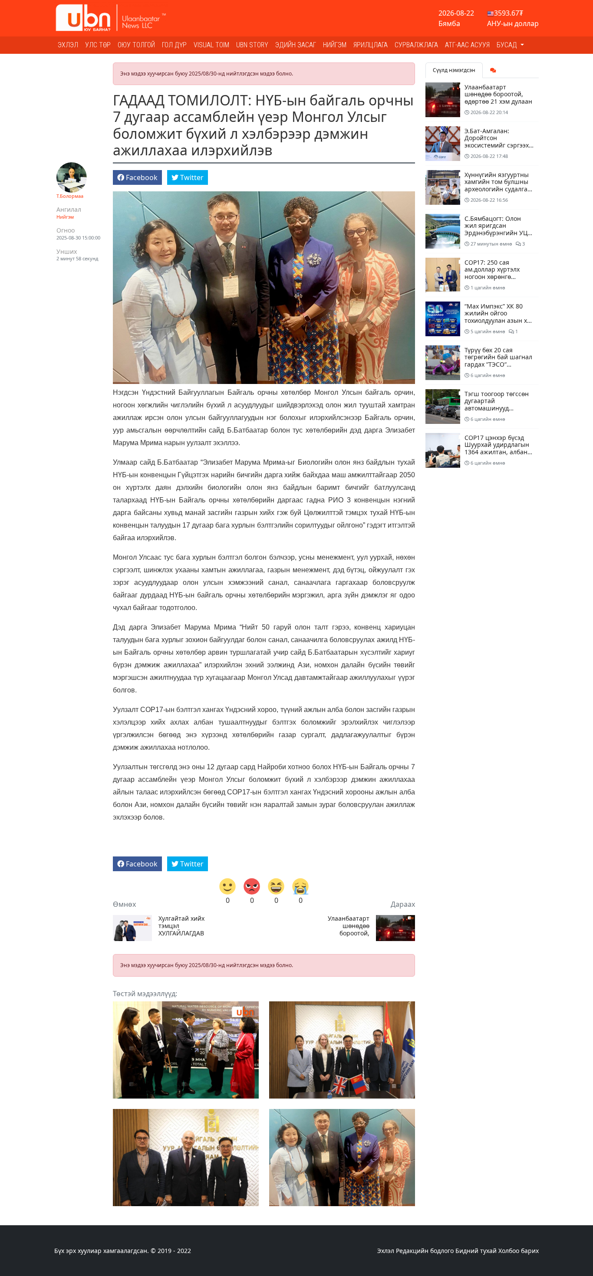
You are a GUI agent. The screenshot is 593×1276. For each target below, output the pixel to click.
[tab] (493, 70)
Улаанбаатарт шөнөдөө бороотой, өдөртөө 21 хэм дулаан (346, 926)
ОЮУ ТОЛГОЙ (136, 45)
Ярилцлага (370, 45)
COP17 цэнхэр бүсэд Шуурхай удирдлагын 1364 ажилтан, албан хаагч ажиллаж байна (497, 448)
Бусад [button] (508, 45)
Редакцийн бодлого (425, 1250)
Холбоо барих (518, 1250)
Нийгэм (334, 45)
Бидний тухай (476, 1250)
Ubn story (252, 45)
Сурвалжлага (416, 45)
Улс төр (98, 45)
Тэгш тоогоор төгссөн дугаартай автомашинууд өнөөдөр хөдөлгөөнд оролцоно (497, 408)
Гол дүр (174, 45)
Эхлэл (68, 45)
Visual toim (211, 45)
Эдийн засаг (295, 45)
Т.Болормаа (69, 196)
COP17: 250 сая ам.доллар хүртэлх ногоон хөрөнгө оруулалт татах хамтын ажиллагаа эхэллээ (499, 276)
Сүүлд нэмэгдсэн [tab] (454, 70)
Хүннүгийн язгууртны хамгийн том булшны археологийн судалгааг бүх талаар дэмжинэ (499, 185)
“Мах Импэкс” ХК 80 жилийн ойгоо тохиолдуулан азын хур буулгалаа (499, 317)
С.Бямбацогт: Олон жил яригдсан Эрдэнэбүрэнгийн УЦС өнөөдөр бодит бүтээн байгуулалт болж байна (499, 233)
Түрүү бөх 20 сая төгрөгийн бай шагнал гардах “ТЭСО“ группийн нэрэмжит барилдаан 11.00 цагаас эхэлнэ (498, 368)
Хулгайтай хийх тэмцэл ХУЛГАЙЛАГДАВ (181, 926)
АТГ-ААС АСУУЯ (467, 45)
